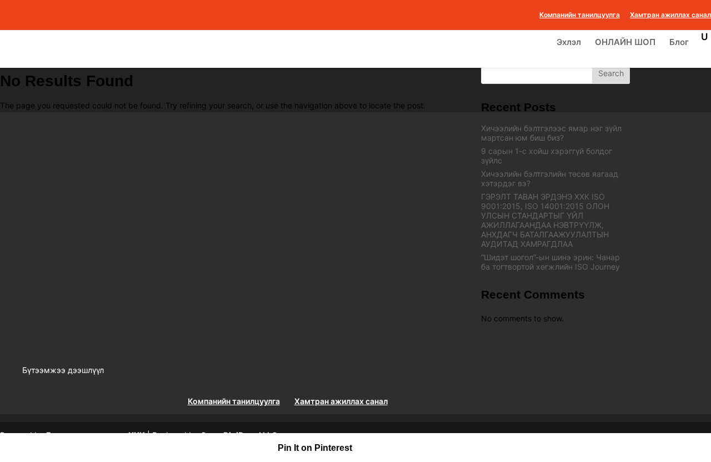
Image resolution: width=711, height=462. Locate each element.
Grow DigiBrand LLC (239, 435)
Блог (679, 42)
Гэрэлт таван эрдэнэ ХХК (95, 435)
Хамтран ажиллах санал (670, 15)
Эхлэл (569, 42)
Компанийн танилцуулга (579, 15)
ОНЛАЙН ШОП (625, 42)
